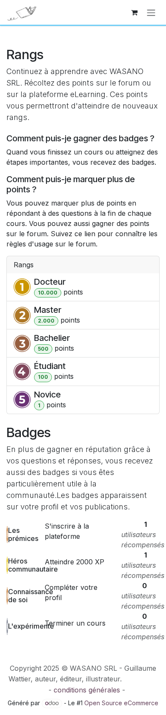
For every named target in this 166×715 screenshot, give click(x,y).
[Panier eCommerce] (134, 12)
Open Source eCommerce (121, 702)
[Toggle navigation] (151, 12)
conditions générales (87, 690)
